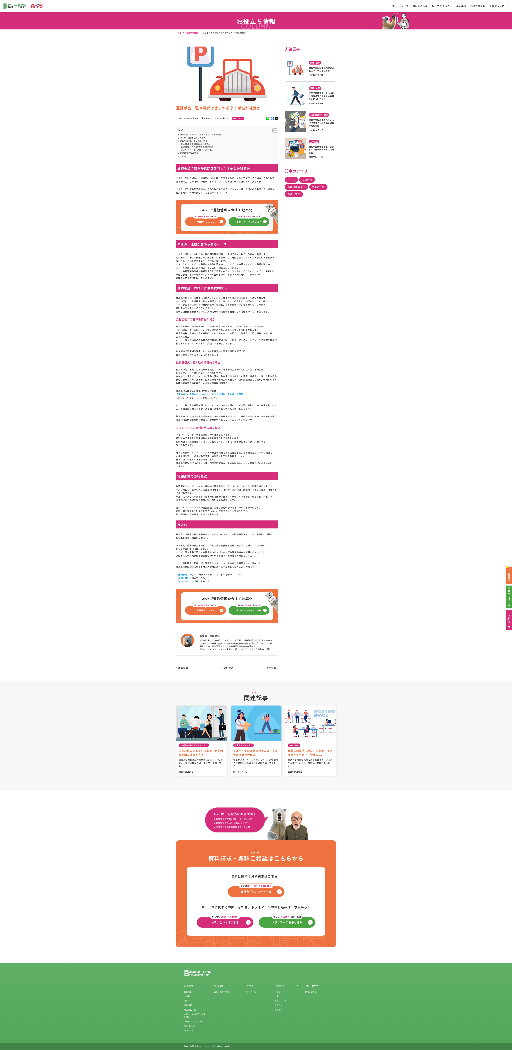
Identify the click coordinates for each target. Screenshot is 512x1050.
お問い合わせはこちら (225, 920)
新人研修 (279, 1005)
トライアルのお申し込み (249, 220)
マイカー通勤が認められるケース (195, 137)
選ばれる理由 (420, 6)
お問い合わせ (311, 985)
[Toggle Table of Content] (273, 130)
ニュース (404, 6)
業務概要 (188, 1005)
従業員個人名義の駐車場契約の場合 (199, 147)
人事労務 (307, 179)
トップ (391, 6)
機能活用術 (318, 187)
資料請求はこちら (205, 220)
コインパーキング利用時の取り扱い (199, 150)
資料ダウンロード (499, 6)
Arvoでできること (442, 6)
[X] (276, 118)
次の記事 (271, 668)
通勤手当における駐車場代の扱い (195, 141)
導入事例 (461, 6)
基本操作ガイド (296, 187)
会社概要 (188, 992)
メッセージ (280, 992)
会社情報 (188, 985)
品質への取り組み (222, 992)
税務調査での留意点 (189, 153)
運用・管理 (294, 194)
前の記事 (183, 668)
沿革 (186, 1001)
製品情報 (218, 985)
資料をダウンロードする (256, 889)
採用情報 (279, 985)
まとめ (183, 156)
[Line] (267, 118)
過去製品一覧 (190, 1010)
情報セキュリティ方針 (194, 1021)
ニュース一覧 (250, 992)
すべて (291, 179)
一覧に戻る (227, 668)
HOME (178, 32)
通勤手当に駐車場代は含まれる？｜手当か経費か (201, 134)
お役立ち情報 (477, 6)
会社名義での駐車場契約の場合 (197, 144)
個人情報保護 (190, 1026)
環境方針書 (189, 1030)
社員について (281, 1001)
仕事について (281, 996)
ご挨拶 (187, 996)
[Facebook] (272, 118)
